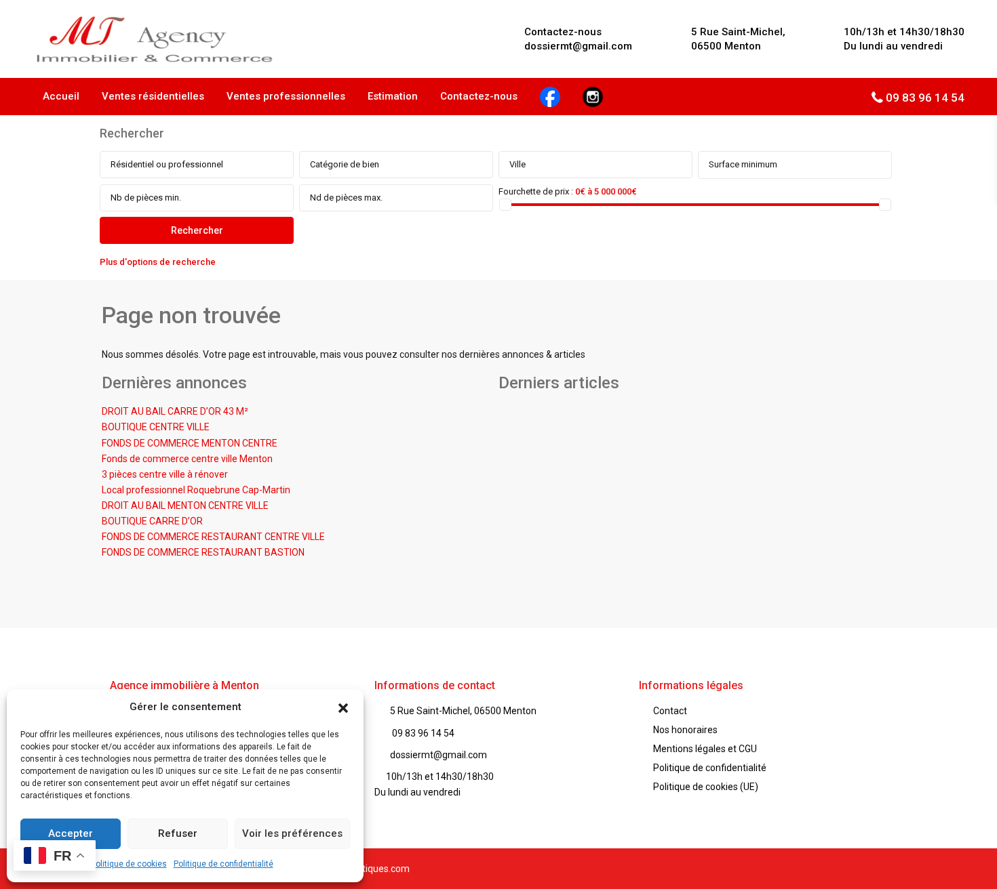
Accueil (61, 96)
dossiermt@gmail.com (438, 754)
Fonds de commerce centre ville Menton (187, 458)
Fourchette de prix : (535, 191)
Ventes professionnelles (286, 96)
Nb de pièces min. (146, 197)
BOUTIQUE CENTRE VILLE (156, 426)
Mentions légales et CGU (705, 748)
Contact (670, 710)
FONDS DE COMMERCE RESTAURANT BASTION (203, 552)
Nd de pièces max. (346, 197)
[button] (343, 707)
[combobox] (197, 164)
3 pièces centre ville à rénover (165, 474)
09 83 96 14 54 (925, 97)
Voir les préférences (292, 833)
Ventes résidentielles (153, 96)
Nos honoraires (685, 729)
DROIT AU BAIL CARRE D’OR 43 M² (175, 411)
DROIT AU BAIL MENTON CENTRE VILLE (185, 505)
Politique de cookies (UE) (705, 786)
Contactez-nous (478, 96)
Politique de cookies (129, 864)
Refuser (177, 833)
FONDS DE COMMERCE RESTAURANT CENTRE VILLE (213, 536)
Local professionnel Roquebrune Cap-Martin (196, 489)
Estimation (393, 96)
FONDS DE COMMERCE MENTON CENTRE (189, 443)
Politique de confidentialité (223, 864)
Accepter (70, 833)
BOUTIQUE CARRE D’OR (152, 521)
